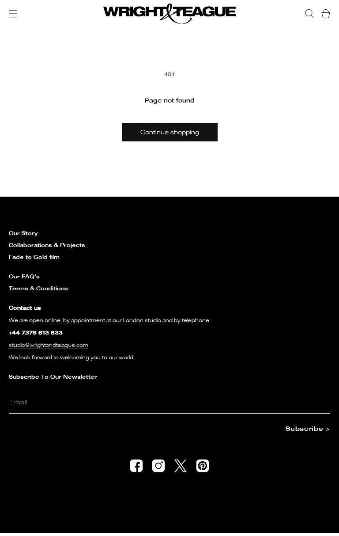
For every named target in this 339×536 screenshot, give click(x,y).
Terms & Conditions (38, 288)
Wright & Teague (180, 530)
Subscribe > (308, 428)
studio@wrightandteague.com (48, 345)
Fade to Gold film (34, 257)
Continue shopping (169, 132)
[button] (13, 13)
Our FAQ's (24, 276)
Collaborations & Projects (47, 245)
